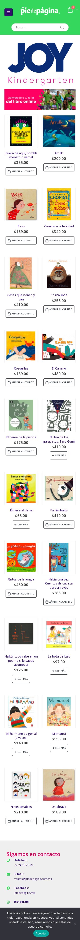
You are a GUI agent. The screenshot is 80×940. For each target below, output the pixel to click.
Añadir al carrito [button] (23, 171)
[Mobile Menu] (8, 12)
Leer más (60, 455)
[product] (21, 131)
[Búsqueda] (62, 27)
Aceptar (41, 933)
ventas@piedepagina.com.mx (33, 878)
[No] (74, 924)
